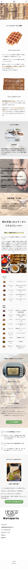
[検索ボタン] (26, 1)
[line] (14, 561)
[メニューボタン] (1, 1)
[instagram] (13, 561)
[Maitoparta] (14, 1)
